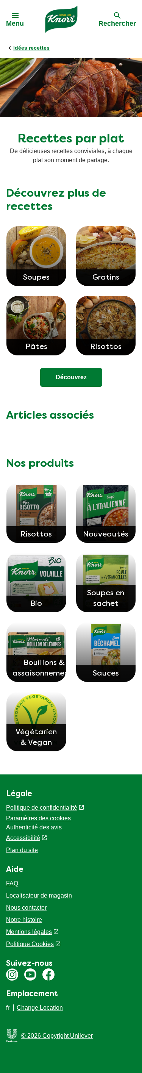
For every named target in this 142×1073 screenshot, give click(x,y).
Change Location (40, 1007)
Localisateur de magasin (39, 895)
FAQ (12, 883)
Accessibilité (23, 838)
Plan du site (22, 850)
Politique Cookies (30, 944)
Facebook (48, 974)
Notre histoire (24, 920)
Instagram (12, 974)
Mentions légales (29, 932)
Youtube (30, 974)
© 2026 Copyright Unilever (57, 1035)
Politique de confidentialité (41, 807)
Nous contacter (26, 907)
